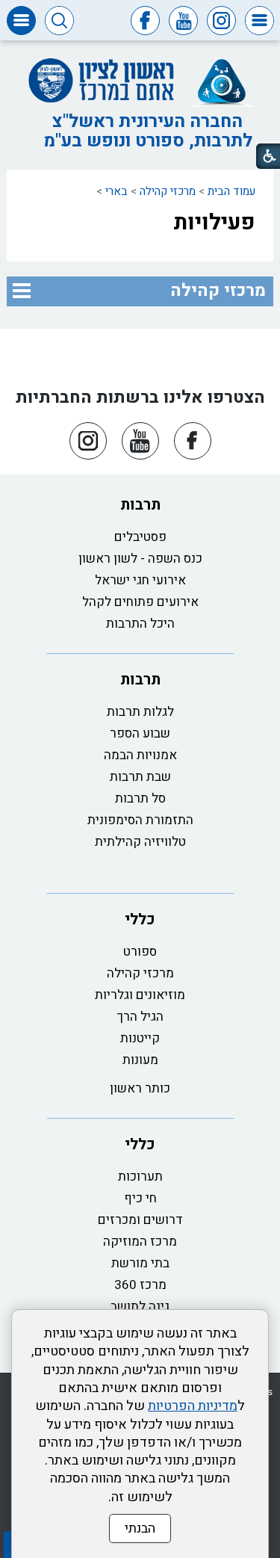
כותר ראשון (140, 1088)
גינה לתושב (140, 1306)
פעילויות (214, 222)
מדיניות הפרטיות (192, 1406)
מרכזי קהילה (168, 191)
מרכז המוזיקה (140, 1241)
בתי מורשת (140, 1263)
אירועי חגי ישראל (140, 580)
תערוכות (140, 1176)
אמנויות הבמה (140, 755)
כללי (140, 919)
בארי (116, 191)
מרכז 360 (140, 1285)
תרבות (140, 505)
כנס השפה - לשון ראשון (140, 558)
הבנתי (140, 1528)
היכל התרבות (140, 623)
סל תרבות (140, 798)
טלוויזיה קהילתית (140, 841)
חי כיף (140, 1198)
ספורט (140, 951)
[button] (259, 20)
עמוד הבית (231, 191)
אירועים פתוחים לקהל (140, 602)
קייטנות (140, 1038)
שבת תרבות (140, 776)
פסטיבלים (140, 537)
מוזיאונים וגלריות (140, 995)
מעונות (140, 1060)
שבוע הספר (140, 733)
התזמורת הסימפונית (140, 820)
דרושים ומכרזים (140, 1220)
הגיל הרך (140, 1016)
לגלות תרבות (140, 711)
